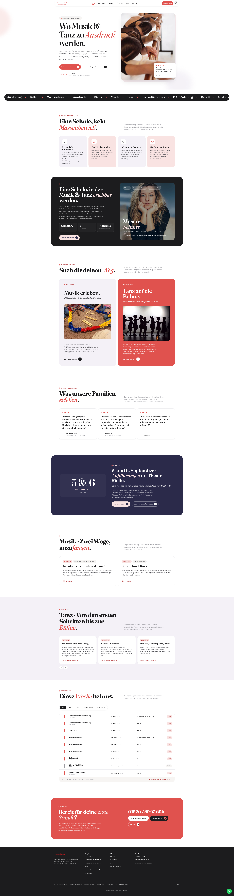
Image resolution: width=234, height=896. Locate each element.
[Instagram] (178, 884)
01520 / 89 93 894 (146, 812)
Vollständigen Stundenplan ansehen (158, 779)
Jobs (127, 3)
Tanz (78, 707)
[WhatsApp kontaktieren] (229, 891)
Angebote (101, 3)
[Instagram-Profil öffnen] (176, 3)
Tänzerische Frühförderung (93, 863)
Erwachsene (101, 707)
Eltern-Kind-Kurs (89, 856)
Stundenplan (113, 859)
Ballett (87, 866)
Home (93, 3)
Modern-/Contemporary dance (94, 870)
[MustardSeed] (125, 890)
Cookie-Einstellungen (122, 884)
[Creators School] (62, 3)
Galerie (111, 3)
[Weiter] (66, 667)
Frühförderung (88, 707)
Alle (63, 707)
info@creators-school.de (142, 859)
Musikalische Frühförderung (93, 859)
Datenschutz (100, 884)
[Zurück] (61, 667)
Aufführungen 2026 (115, 866)
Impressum (110, 884)
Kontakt (134, 3)
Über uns (120, 3)
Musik (70, 707)
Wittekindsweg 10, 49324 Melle (143, 863)
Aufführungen (89, 873)
